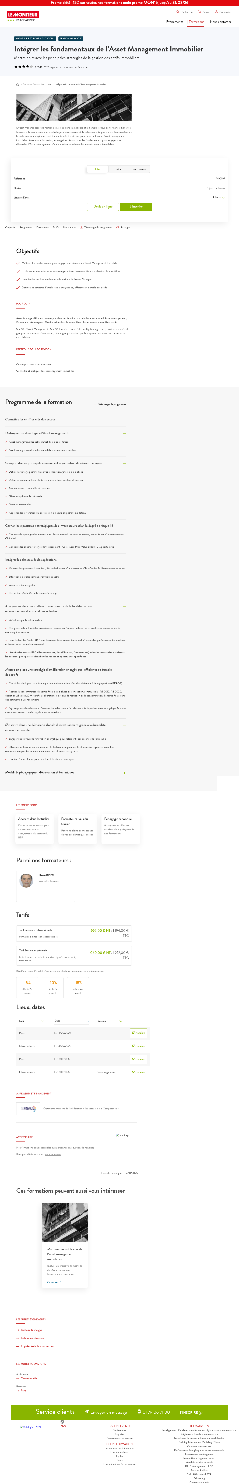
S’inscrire (136, 207)
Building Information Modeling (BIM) (199, 1442)
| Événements (174, 22)
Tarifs (56, 227)
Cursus (119, 1460)
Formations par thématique (119, 1448)
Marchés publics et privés (199, 1462)
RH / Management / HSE (199, 1466)
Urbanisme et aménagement (199, 1454)
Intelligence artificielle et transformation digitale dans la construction (199, 1430)
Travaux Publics (199, 1470)
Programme (25, 227)
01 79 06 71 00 (156, 1413)
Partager (125, 227)
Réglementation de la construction (199, 1434)
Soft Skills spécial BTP (199, 1474)
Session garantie (71, 39)
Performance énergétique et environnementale (199, 1450)
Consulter (53, 1282)
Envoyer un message (108, 1413)
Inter (97, 169)
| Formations (195, 22)
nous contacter (53, 1154)
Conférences (119, 1430)
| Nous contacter (220, 22)
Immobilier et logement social (199, 1458)
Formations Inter (119, 1452)
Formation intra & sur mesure (119, 1464)
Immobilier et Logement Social (35, 39)
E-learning (199, 1478)
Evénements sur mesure (119, 1438)
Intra (118, 169)
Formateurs (42, 227)
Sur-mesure (139, 169)
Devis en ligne (103, 207)
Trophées (119, 1434)
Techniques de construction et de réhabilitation (199, 1438)
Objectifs (10, 227)
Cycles (119, 1456)
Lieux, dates (69, 227)
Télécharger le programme (98, 227)
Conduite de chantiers (199, 1446)
